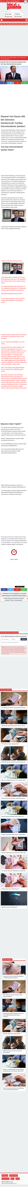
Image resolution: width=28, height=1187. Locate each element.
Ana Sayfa (8, 14)
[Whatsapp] (24, 83)
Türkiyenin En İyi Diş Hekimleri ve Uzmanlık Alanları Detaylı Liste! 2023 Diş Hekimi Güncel (13, 538)
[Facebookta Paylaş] (3, 83)
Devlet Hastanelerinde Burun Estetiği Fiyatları (16, 24)
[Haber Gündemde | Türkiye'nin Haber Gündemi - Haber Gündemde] (14, 6)
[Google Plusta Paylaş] (17, 83)
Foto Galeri (19, 16)
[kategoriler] (26, 20)
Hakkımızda (5, 1175)
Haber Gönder (5, 1178)
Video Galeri (9, 16)
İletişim (18, 14)
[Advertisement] (14, 40)
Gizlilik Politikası (13, 1175)
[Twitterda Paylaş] (10, 83)
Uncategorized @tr (13, 57)
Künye (12, 1178)
